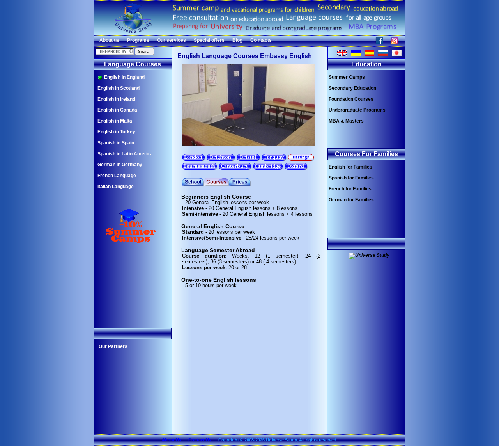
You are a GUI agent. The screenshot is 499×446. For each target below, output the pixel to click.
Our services (171, 40)
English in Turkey (116, 132)
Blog (237, 40)
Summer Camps (347, 77)
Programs (138, 40)
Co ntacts (261, 40)
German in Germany (119, 164)
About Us (171, 439)
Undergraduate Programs (357, 110)
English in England (124, 77)
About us (109, 40)
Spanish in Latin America (125, 153)
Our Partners (113, 346)
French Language (116, 175)
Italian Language (115, 186)
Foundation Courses (351, 99)
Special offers (209, 40)
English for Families (350, 167)
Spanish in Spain (115, 143)
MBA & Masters (346, 121)
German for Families (351, 200)
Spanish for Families (351, 178)
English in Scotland (118, 88)
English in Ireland (116, 99)
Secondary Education (352, 88)
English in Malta (114, 121)
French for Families (350, 189)
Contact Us (199, 439)
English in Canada (117, 110)
